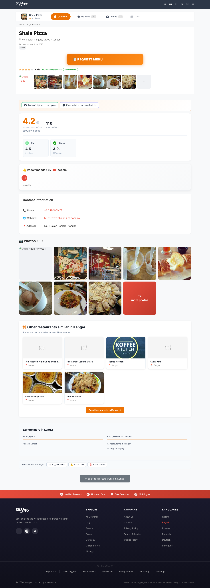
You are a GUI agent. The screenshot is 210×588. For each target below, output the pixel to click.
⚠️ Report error (77, 464)
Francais (166, 534)
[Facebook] (19, 531)
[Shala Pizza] (26, 82)
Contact (128, 522)
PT (193, 4)
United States (93, 545)
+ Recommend (70, 69)
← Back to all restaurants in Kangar (105, 478)
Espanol (166, 528)
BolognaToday (126, 571)
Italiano (165, 516)
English (165, 522)
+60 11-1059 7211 (54, 210)
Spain (89, 534)
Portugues (167, 545)
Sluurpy (90, 551)
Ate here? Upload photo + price (41, 105)
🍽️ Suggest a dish (56, 464)
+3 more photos (139, 298)
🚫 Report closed (97, 464)
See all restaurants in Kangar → (105, 410)
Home (21, 24)
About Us (128, 516)
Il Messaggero (69, 571)
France (89, 528)
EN (170, 4)
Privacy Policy (131, 528)
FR (181, 4)
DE (187, 4)
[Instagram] (27, 531)
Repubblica (51, 571)
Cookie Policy (131, 539)
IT (165, 4)
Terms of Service (132, 534)
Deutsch (166, 539)
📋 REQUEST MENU (88, 59)
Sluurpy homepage (116, 448)
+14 (144, 82)
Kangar (29, 24)
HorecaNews (89, 571)
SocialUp (160, 571)
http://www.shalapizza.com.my (62, 218)
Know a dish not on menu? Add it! (81, 105)
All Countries (92, 516)
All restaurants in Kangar (119, 443)
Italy (88, 522)
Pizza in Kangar (30, 443)
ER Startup (144, 571)
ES (176, 4)
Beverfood (107, 571)
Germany (90, 539)
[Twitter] (35, 531)
